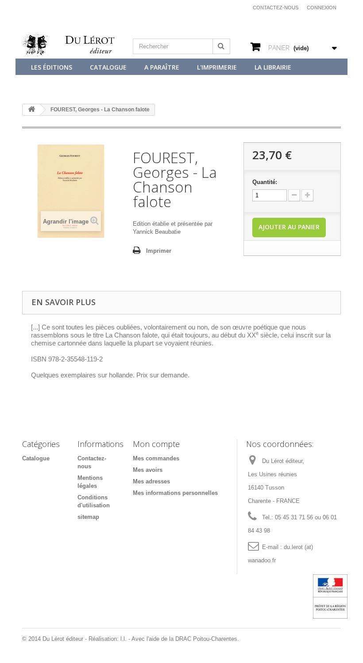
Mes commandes (156, 458)
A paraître (161, 67)
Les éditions (51, 67)
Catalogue (108, 67)
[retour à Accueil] (31, 109)
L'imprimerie (217, 67)
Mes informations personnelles (175, 493)
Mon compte (156, 444)
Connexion (321, 7)
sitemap (88, 517)
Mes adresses (151, 481)
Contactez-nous (275, 7)
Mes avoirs (147, 470)
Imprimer (158, 250)
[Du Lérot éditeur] (71, 46)
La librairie (273, 67)
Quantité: (264, 182)
